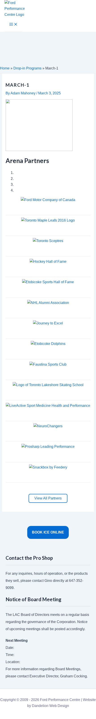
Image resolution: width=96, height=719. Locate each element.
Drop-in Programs (27, 68)
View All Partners (48, 498)
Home (5, 68)
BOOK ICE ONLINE (48, 532)
